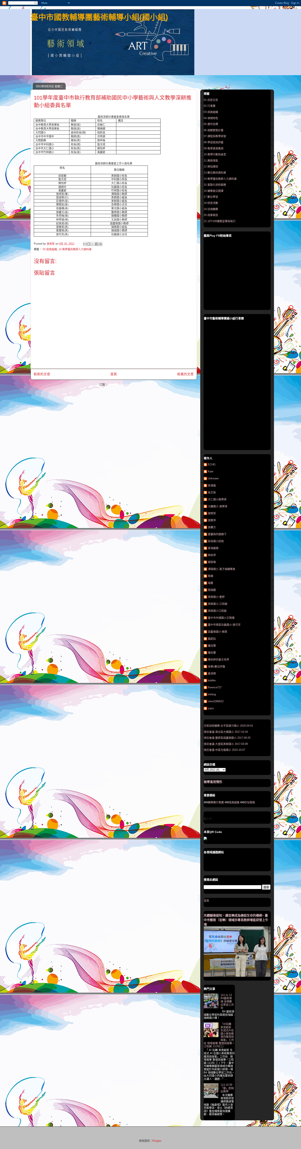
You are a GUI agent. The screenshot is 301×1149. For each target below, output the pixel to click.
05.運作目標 (211, 124)
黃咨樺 (212, 673)
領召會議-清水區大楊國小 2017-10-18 (226, 731)
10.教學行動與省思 (215, 154)
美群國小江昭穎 (217, 610)
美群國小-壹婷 (216, 596)
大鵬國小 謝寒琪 (217, 506)
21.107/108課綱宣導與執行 (219, 221)
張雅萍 (212, 520)
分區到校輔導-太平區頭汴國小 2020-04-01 (228, 725)
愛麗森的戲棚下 (217, 534)
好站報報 (249, 802)
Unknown (213, 478)
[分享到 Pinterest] (100, 244)
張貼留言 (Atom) (118, 384)
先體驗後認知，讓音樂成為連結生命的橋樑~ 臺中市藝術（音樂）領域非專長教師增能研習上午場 (236, 920)
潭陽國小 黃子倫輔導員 (221, 569)
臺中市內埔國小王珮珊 (221, 617)
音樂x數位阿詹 (216, 666)
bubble (212, 680)
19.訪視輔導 (211, 209)
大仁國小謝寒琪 (217, 499)
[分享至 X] (93, 244)
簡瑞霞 (212, 589)
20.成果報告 (211, 215)
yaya (211, 708)
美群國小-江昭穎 (217, 603)
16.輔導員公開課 (213, 190)
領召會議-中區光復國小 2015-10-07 (224, 749)
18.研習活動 (211, 202)
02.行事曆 (209, 105)
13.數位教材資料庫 (215, 172)
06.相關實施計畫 (213, 130)
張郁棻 (212, 513)
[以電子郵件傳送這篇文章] (85, 244)
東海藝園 (213, 548)
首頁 (113, 374)
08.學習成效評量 (213, 142)
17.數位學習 (211, 196)
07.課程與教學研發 (215, 136)
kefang (212, 694)
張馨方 (212, 527)
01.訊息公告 (211, 99)
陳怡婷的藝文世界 (218, 659)
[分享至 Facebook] (97, 244)
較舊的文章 (185, 374)
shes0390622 (216, 701)
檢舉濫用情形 (213, 782)
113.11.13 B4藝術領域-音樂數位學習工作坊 (227, 1001)
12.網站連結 (211, 166)
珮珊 (210, 575)
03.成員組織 (50, 249)
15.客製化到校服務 (215, 184)
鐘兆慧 (212, 645)
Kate (210, 471)
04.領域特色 (211, 118)
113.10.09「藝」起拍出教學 (227, 1088)
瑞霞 (210, 582)
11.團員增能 (211, 160)
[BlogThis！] (89, 244)
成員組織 (234, 802)
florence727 (215, 687)
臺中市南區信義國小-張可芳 (224, 624)
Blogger (156, 1140)
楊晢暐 (212, 562)
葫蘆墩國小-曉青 (217, 631)
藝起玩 (212, 638)
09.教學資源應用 (213, 148)
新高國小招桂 (216, 541)
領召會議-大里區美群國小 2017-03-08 (226, 743)
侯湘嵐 (212, 485)
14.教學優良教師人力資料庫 (75, 249)
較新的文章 (42, 374)
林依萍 (212, 555)
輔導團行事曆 (216, 802)
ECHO (211, 464)
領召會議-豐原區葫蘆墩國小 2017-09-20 (227, 737)
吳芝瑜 (212, 492)
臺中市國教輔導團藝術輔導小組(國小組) (99, 17)
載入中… (209, 818)
